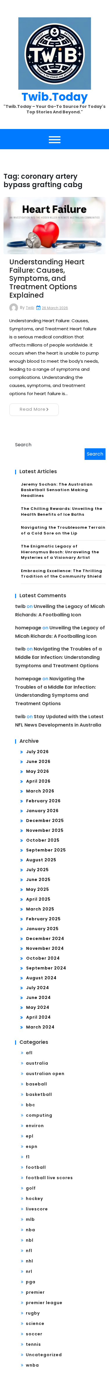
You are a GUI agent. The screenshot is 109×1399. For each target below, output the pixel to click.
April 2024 (38, 1017)
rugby (33, 1313)
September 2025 (46, 850)
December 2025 (45, 820)
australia (37, 1063)
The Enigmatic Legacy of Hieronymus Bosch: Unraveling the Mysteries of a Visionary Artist (60, 551)
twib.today (55, 96)
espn (31, 1146)
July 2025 (37, 870)
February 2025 (43, 919)
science (35, 1323)
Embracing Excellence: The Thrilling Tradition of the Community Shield (61, 573)
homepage (28, 627)
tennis (33, 1344)
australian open (45, 1074)
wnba (32, 1365)
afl (29, 1053)
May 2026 (37, 771)
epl (29, 1136)
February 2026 (43, 801)
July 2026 (37, 752)
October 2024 (43, 958)
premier (35, 1292)
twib (30, 307)
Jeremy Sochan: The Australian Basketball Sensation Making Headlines (57, 490)
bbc (30, 1105)
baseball (36, 1084)
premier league (44, 1303)
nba (30, 1230)
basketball (39, 1094)
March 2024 (40, 1027)
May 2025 (37, 889)
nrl (29, 1271)
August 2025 (41, 860)
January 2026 (42, 811)
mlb (30, 1219)
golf (31, 1188)
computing (39, 1115)
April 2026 (38, 781)
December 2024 (45, 938)
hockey (34, 1198)
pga (30, 1282)
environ (35, 1126)
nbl (29, 1240)
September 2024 (46, 968)
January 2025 (42, 929)
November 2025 (45, 830)
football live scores (49, 1178)
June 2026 (38, 761)
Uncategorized (44, 1355)
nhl (29, 1261)
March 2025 (40, 909)
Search (23, 444)
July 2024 (37, 988)
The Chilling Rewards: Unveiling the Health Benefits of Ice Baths (61, 511)
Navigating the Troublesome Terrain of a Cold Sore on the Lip (63, 530)
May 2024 (37, 1007)
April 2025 (38, 899)
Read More (33, 409)
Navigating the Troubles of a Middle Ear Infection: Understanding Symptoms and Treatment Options (58, 657)
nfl (29, 1251)
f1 (28, 1157)
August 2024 (41, 978)
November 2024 (45, 948)
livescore (37, 1209)
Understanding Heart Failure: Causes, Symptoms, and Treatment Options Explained (47, 278)
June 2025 (38, 879)
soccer (34, 1334)
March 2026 (40, 791)
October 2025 (43, 840)
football (36, 1167)
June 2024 (38, 997)
